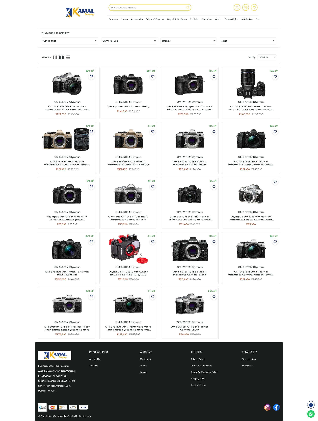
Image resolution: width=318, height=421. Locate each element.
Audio (218, 19)
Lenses (124, 19)
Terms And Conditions (201, 365)
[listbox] (149, 7)
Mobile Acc (247, 19)
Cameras (113, 19)
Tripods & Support (155, 19)
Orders (143, 365)
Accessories (137, 19)
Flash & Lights (231, 19)
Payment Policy (198, 385)
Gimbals (194, 19)
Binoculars (206, 19)
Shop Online (247, 365)
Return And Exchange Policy (204, 372)
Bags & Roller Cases (177, 19)
